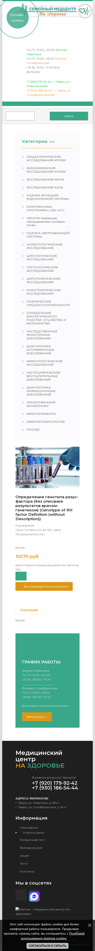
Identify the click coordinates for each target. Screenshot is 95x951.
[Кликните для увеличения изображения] (47, 467)
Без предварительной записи (45, 586)
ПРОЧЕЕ (33, 429)
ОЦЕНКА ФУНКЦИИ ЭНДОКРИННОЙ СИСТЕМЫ (48, 197)
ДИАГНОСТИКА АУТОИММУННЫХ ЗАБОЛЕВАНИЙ (40, 349)
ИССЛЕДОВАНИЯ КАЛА (45, 187)
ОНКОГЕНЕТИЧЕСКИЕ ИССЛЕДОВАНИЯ (44, 291)
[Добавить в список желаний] (21, 576)
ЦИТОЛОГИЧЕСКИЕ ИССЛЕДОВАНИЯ (42, 257)
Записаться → (37, 716)
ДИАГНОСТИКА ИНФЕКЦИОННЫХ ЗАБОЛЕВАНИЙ (41, 391)
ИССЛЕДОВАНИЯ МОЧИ (45, 179)
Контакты (26, 871)
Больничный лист (32, 840)
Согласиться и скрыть (47, 945)
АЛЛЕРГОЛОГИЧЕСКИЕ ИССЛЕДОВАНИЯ (45, 246)
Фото (23, 863)
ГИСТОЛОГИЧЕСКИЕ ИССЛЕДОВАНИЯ (42, 268)
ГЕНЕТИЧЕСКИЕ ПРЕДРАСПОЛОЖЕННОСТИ (48, 303)
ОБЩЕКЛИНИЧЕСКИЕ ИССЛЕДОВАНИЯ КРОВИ (46, 158)
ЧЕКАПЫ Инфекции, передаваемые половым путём (46, 221)
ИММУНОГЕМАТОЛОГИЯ (46, 421)
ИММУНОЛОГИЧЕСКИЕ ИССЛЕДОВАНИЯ (45, 362)
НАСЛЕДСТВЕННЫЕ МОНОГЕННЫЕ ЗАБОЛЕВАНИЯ (42, 335)
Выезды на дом (30, 847)
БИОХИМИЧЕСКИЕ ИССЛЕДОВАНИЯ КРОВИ (46, 169)
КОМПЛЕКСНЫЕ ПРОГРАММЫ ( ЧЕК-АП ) (45, 208)
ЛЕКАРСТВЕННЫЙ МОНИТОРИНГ (41, 404)
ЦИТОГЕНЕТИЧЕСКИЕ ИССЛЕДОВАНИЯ (43, 280)
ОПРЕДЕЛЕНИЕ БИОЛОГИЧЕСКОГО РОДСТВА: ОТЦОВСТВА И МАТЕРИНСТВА (46, 318)
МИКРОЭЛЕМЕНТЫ (41, 414)
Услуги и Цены (32, 832)
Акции (24, 855)
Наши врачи (28, 827)
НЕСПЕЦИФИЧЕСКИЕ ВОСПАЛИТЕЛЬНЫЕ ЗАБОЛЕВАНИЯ (43, 376)
